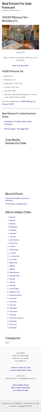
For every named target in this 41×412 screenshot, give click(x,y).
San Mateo (13, 308)
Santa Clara (13, 311)
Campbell (13, 230)
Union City (13, 324)
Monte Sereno (14, 272)
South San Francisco (16, 318)
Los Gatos (13, 259)
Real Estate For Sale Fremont (17, 5)
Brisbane (13, 224)
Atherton (12, 217)
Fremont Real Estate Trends (20, 370)
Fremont (12, 246)
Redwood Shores (15, 295)
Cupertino (13, 233)
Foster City (13, 243)
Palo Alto (13, 285)
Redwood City (14, 292)
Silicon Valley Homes (20, 385)
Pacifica (12, 282)
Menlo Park (13, 263)
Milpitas (12, 269)
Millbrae (12, 266)
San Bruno (13, 298)
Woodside (13, 328)
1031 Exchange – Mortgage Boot (16, 204)
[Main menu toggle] (37, 6)
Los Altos (13, 253)
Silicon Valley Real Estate (20, 388)
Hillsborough (14, 250)
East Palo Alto (14, 240)
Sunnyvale (13, 321)
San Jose (13, 305)
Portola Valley (14, 289)
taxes (7, 343)
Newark (12, 279)
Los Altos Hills (14, 256)
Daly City (13, 237)
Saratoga (13, 315)
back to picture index (20, 66)
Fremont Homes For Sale (20, 368)
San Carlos (13, 302)
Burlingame (13, 227)
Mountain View (15, 276)
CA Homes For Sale (20, 390)
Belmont (12, 220)
